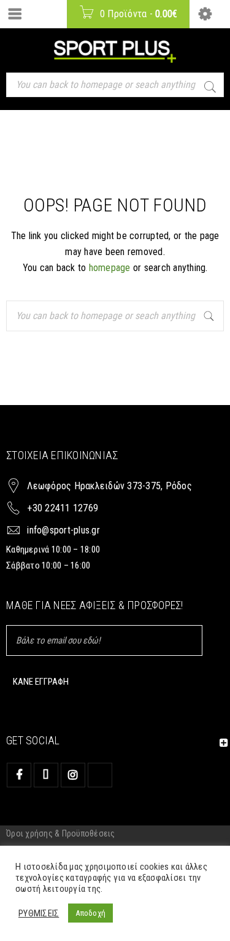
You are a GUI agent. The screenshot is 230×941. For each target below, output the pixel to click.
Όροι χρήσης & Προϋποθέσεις (60, 833)
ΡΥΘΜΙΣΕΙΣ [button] (38, 913)
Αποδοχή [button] (90, 913)
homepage (110, 268)
